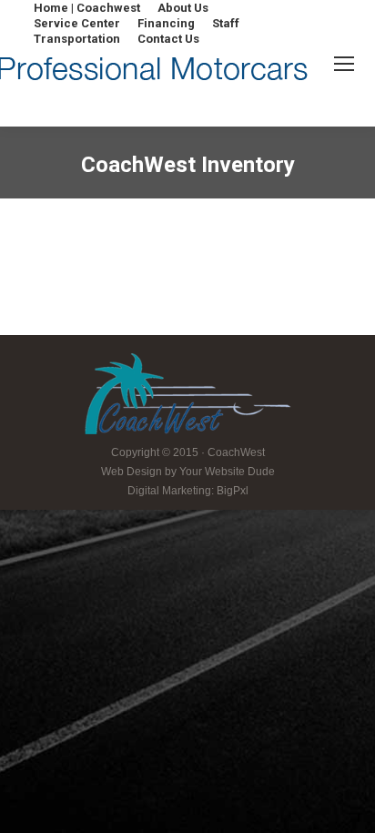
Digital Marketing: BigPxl (187, 490)
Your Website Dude (227, 471)
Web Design (131, 471)
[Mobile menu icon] (344, 63)
